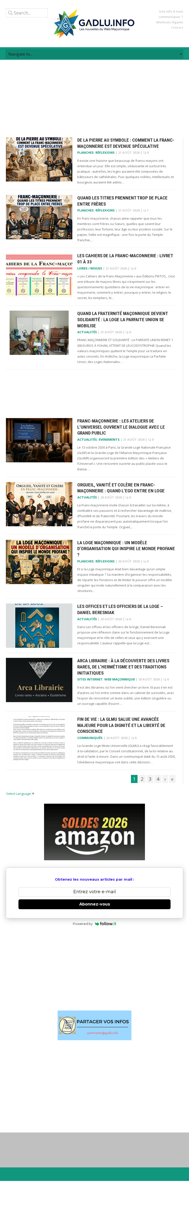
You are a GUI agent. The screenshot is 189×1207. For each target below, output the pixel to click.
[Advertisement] (94, 94)
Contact (177, 27)
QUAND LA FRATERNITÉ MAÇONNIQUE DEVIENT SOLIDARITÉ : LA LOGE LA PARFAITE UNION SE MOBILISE (122, 319)
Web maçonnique (119, 679)
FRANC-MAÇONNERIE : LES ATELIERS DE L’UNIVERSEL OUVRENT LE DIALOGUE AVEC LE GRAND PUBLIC (121, 427)
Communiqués (90, 738)
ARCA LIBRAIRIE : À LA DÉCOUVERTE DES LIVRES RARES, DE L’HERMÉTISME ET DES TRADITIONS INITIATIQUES (123, 667)
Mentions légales (169, 22)
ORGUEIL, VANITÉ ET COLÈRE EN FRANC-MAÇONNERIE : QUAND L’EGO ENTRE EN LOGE (121, 488)
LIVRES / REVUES (89, 268)
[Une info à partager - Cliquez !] (94, 1025)
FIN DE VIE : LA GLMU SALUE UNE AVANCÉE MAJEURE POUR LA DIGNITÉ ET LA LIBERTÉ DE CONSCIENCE (121, 725)
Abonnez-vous (94, 904)
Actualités (87, 332)
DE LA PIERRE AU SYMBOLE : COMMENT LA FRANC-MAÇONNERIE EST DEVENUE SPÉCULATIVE (125, 143)
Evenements (109, 439)
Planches (85, 152)
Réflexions (105, 152)
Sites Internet (90, 679)
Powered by (83, 924)
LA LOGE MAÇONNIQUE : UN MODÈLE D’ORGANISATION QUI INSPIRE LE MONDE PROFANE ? (126, 549)
